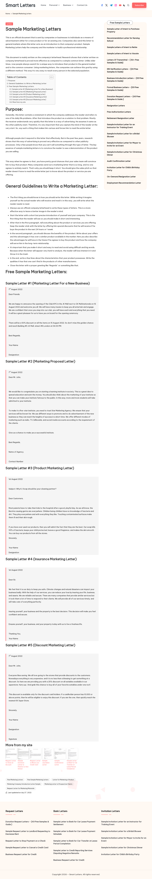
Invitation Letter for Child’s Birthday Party (123, 169)
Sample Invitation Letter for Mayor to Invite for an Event (124, 144)
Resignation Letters (116, 105)
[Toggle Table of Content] (50, 77)
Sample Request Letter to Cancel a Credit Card (27, 847)
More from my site (19, 102)
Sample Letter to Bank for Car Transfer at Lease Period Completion (72, 765)
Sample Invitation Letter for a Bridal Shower (123, 135)
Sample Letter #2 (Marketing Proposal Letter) (29, 92)
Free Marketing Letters (15, 780)
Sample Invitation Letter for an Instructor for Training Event (121, 126)
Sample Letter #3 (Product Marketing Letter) (28, 94)
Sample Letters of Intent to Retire (122, 47)
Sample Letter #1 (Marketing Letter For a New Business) (32, 89)
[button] (139, 5)
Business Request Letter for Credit (21, 854)
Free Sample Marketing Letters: (21, 86)
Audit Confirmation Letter (119, 161)
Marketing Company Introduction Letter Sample (23, 784)
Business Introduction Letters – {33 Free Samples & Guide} (125, 79)
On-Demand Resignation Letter (121, 176)
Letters (9, 24)
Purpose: (11, 80)
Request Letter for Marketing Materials (20, 788)
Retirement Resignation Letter (120, 118)
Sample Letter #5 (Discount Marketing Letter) (29, 100)
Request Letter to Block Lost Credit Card (35, 763)
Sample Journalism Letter (46, 763)
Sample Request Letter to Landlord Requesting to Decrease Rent (28, 832)
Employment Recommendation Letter (124, 183)
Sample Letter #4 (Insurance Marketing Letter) (30, 97)
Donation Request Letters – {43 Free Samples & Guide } (123, 98)
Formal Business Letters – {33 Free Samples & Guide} (123, 88)
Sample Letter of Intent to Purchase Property (123, 30)
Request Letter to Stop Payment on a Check (26, 841)
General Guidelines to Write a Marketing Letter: (28, 83)
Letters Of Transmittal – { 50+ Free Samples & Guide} (123, 61)
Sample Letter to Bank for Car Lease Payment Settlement (74, 823)
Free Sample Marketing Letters (38, 780)
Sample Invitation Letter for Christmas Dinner (124, 153)
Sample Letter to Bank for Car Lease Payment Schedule (74, 832)
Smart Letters (20, 5)
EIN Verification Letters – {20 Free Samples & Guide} (122, 70)
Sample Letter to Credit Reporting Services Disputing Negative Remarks (72, 852)
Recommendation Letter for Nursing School (123, 39)
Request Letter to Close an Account (11, 763)
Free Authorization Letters (119, 112)
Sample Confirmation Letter (59, 763)
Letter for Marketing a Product (63, 780)
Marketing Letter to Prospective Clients (58, 784)
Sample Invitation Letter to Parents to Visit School (23, 765)
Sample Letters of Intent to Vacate (123, 53)
